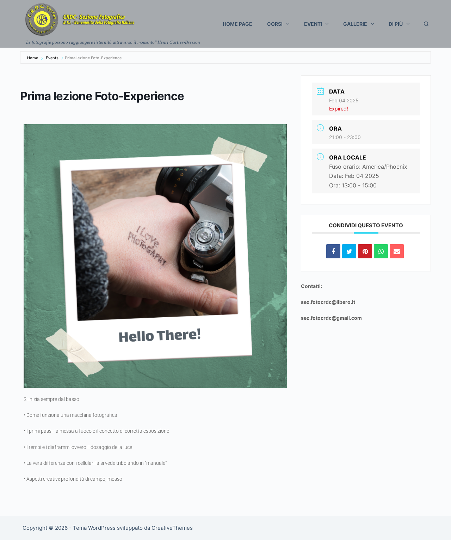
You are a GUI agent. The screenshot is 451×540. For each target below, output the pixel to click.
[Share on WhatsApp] (381, 251)
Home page (237, 24)
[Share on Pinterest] (365, 251)
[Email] (397, 251)
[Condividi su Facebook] (333, 251)
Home (33, 57)
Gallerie (355, 24)
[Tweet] (349, 251)
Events (52, 57)
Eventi (313, 24)
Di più (396, 24)
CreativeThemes (172, 527)
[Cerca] (426, 24)
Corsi (275, 24)
